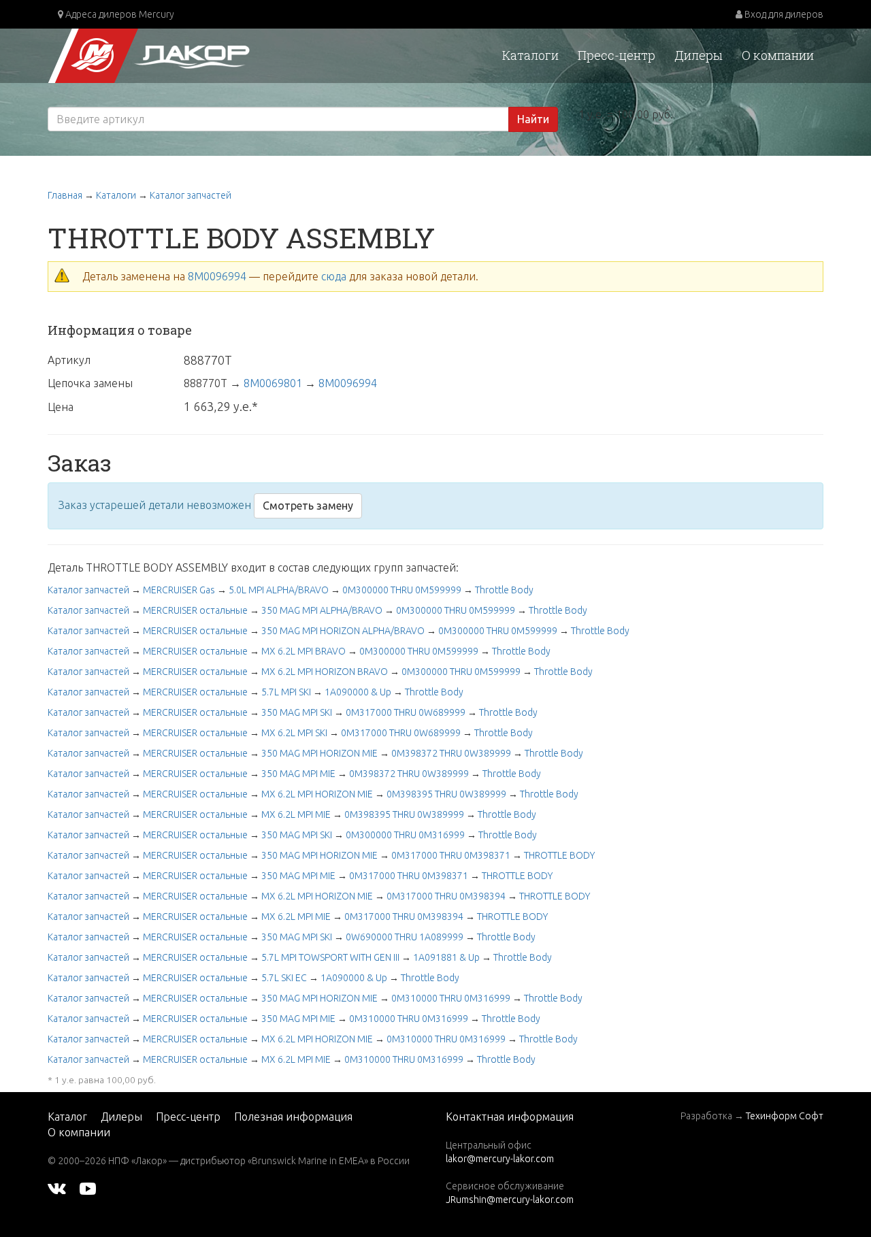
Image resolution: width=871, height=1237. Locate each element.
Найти (533, 119)
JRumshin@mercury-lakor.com (510, 1199)
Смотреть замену (308, 505)
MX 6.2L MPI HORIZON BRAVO (324, 671)
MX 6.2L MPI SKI (294, 732)
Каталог (67, 1116)
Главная (65, 195)
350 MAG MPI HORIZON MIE (319, 753)
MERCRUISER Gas (179, 589)
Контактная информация (510, 1116)
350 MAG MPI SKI (296, 712)
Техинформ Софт (784, 1115)
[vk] (57, 1188)
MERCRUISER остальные (195, 610)
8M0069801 (273, 383)
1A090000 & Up (358, 692)
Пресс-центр (616, 55)
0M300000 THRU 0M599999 (401, 589)
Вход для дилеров (782, 14)
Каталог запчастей (190, 195)
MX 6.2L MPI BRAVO (303, 651)
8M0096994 (217, 276)
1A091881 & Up (446, 957)
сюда (333, 276)
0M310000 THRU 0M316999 (450, 998)
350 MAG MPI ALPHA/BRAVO (321, 610)
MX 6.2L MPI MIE (296, 814)
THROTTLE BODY (559, 855)
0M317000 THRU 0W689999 (405, 712)
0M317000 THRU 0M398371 (450, 855)
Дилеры (698, 55)
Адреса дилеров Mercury (118, 14)
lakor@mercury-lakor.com (500, 1158)
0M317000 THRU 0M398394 (446, 896)
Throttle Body (504, 589)
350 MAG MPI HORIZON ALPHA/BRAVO (343, 630)
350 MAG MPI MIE (298, 773)
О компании (778, 55)
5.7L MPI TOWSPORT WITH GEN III (330, 957)
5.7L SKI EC (284, 977)
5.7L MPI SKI (286, 692)
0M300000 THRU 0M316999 (405, 834)
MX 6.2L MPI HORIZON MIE (317, 794)
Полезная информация (293, 1116)
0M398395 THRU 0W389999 (446, 794)
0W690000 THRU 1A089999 (404, 936)
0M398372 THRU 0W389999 (451, 753)
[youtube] (88, 1188)
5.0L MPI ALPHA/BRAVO (279, 589)
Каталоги (530, 55)
